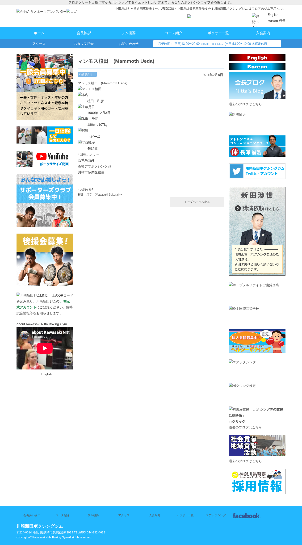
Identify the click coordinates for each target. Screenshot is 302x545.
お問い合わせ (128, 44)
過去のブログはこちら (245, 104)
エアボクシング (216, 515)
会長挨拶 (84, 33)
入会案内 (263, 33)
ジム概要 (129, 33)
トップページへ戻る (197, 202)
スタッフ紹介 (84, 44)
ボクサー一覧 (218, 33)
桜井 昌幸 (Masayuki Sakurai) (99, 194)
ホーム (39, 33)
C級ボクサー (87, 74)
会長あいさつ (31, 515)
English (273, 15)
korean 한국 (276, 20)
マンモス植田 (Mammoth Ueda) (116, 61)
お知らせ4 (86, 189)
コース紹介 (173, 33)
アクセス (39, 44)
